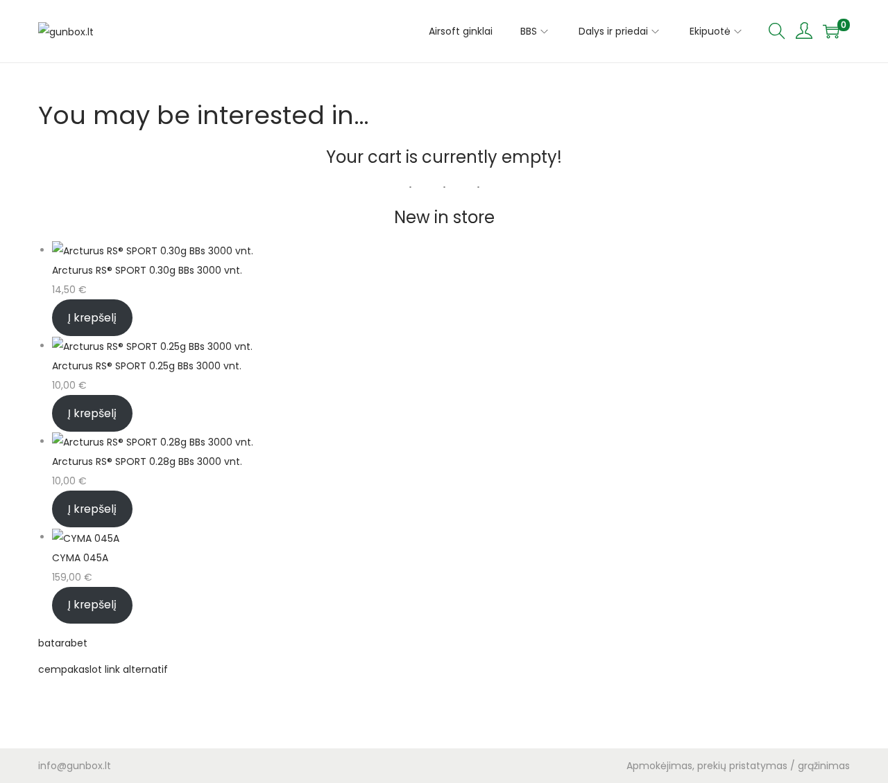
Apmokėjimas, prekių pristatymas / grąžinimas (738, 766)
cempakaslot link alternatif (103, 669)
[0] (831, 31)
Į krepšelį (92, 318)
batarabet (62, 643)
